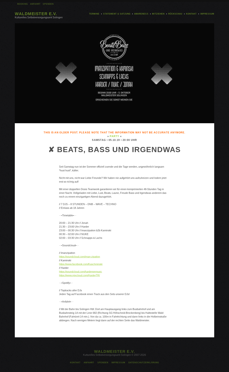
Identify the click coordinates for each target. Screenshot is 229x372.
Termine (94, 14)
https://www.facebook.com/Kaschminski (81, 264)
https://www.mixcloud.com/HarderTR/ (79, 275)
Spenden (48, 4)
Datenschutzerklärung (143, 362)
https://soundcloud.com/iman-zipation (79, 256)
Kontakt (191, 14)
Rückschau (175, 14)
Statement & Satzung (117, 14)
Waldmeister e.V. (36, 13)
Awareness (141, 14)
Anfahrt (35, 4)
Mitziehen (158, 14)
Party (114, 136)
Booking (22, 4)
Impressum (207, 14)
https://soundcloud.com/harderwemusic (80, 271)
